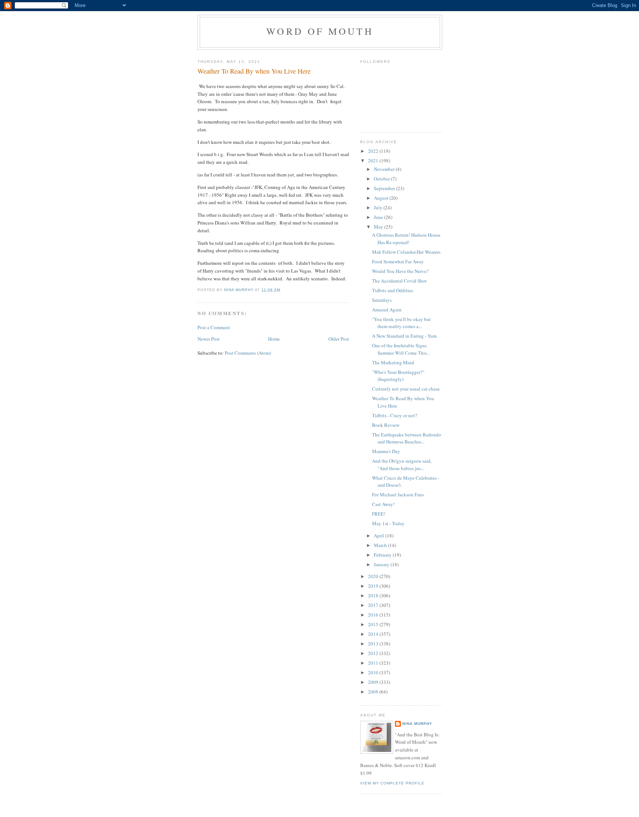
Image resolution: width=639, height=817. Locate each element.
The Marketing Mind (393, 362)
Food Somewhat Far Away (398, 261)
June (379, 217)
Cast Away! (383, 504)
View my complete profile (392, 783)
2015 (373, 624)
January (382, 564)
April (379, 535)
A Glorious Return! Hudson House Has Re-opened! (406, 239)
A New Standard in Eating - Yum (404, 335)
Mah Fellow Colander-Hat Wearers (406, 252)
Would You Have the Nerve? (400, 271)
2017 (373, 605)
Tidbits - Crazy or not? (394, 415)
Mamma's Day (386, 451)
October (382, 178)
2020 (373, 576)
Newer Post (208, 338)
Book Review (385, 425)
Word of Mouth (319, 31)
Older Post (338, 338)
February (383, 554)
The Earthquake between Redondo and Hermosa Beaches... (406, 438)
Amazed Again (387, 309)
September (385, 188)
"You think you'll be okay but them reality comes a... (401, 323)
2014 (373, 634)
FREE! (378, 513)
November (385, 169)
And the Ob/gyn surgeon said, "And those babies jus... (402, 465)
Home (274, 338)
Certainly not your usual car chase (406, 388)
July (378, 207)
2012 (373, 653)
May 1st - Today (388, 523)
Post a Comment (213, 327)
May (379, 226)
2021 (373, 160)
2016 (373, 614)
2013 (373, 643)
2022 (373, 151)
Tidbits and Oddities (392, 290)
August (381, 198)
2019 (373, 586)
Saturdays (382, 300)
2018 (373, 595)
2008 (373, 691)
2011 (373, 662)
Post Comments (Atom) (248, 353)
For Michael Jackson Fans (398, 494)
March (381, 545)
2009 (373, 682)
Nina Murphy (417, 724)
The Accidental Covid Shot (399, 280)
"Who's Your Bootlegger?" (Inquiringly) (398, 376)
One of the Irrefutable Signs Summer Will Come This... (401, 349)
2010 (373, 672)
